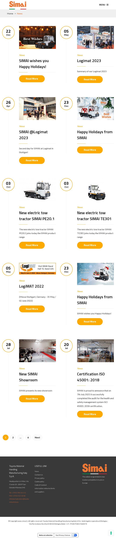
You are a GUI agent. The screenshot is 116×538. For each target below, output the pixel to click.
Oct (8, 184)
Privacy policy (39, 478)
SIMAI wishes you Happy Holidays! (34, 64)
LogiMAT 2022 (31, 286)
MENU (102, 4)
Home (10, 13)
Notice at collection (45, 535)
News (22, 55)
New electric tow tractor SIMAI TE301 (94, 216)
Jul (8, 345)
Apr (8, 103)
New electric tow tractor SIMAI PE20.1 (37, 216)
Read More (32, 79)
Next (37, 437)
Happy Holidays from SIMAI (95, 135)
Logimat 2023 (89, 61)
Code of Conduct (41, 485)
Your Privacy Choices (62, 535)
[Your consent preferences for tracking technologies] (111, 533)
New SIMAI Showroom (28, 377)
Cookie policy (39, 481)
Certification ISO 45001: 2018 (91, 377)
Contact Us (39, 475)
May (66, 32)
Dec (8, 32)
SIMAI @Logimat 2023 (33, 135)
